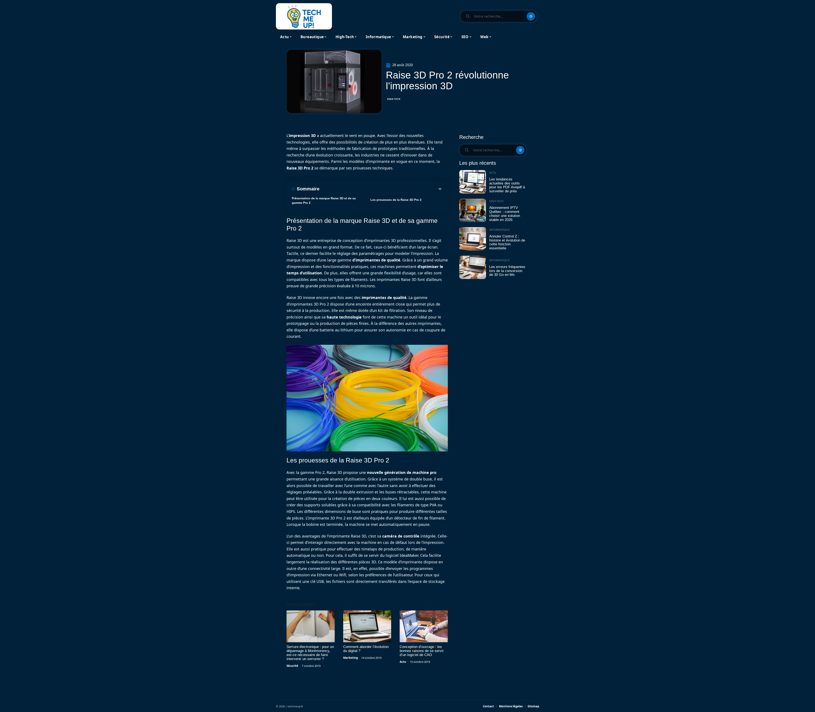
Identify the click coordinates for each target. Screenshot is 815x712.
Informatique (499, 230)
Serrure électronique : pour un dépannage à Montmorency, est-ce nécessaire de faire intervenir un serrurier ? (310, 653)
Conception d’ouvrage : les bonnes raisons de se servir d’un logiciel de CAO (422, 651)
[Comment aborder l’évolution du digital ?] (367, 626)
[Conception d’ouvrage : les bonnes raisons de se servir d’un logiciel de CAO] (424, 626)
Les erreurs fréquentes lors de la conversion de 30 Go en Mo (507, 271)
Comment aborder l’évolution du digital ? (366, 649)
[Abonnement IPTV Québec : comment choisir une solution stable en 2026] (472, 210)
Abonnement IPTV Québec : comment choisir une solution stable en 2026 (504, 214)
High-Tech (393, 99)
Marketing (350, 658)
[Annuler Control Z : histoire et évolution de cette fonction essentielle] (472, 239)
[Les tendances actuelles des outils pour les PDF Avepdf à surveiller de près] (472, 182)
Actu (403, 662)
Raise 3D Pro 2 (300, 167)
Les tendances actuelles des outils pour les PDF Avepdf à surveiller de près (507, 185)
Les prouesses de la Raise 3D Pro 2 (396, 199)
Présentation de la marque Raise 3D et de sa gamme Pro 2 (324, 200)
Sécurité (292, 666)
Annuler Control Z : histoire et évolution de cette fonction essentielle (507, 242)
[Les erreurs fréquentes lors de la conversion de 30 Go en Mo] (472, 267)
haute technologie (344, 317)
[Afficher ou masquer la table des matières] (381, 188)
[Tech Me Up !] (303, 16)
